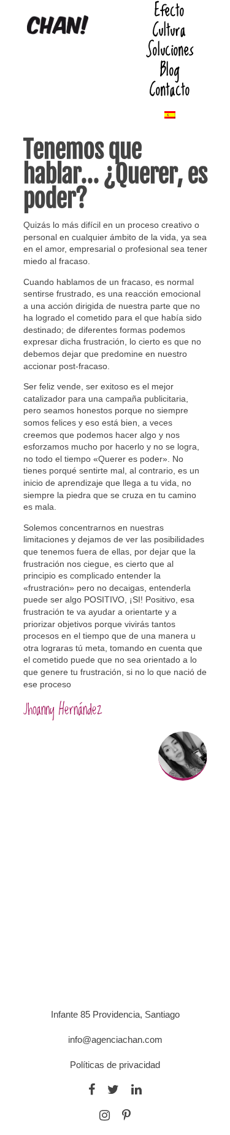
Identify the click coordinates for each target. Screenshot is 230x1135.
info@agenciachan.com (115, 1039)
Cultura (169, 29)
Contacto (170, 89)
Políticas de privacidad (115, 1064)
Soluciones (170, 49)
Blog (170, 69)
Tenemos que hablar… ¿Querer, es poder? (115, 174)
